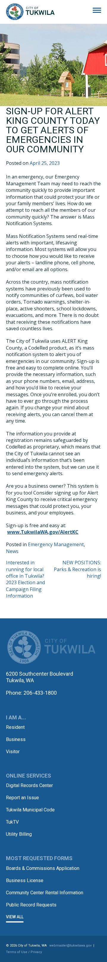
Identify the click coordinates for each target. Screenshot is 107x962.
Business (16, 739)
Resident (15, 727)
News (12, 551)
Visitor (13, 751)
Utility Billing (19, 834)
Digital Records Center (29, 785)
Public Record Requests (31, 905)
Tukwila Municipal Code (30, 810)
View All (14, 916)
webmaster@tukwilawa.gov (70, 945)
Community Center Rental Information (44, 892)
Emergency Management (56, 544)
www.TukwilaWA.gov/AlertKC (42, 532)
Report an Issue (22, 797)
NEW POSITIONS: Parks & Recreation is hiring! (77, 569)
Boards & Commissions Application (42, 868)
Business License (24, 880)
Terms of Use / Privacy (24, 952)
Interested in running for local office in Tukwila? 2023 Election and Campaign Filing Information (25, 579)
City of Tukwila (30, 11)
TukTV (12, 822)
